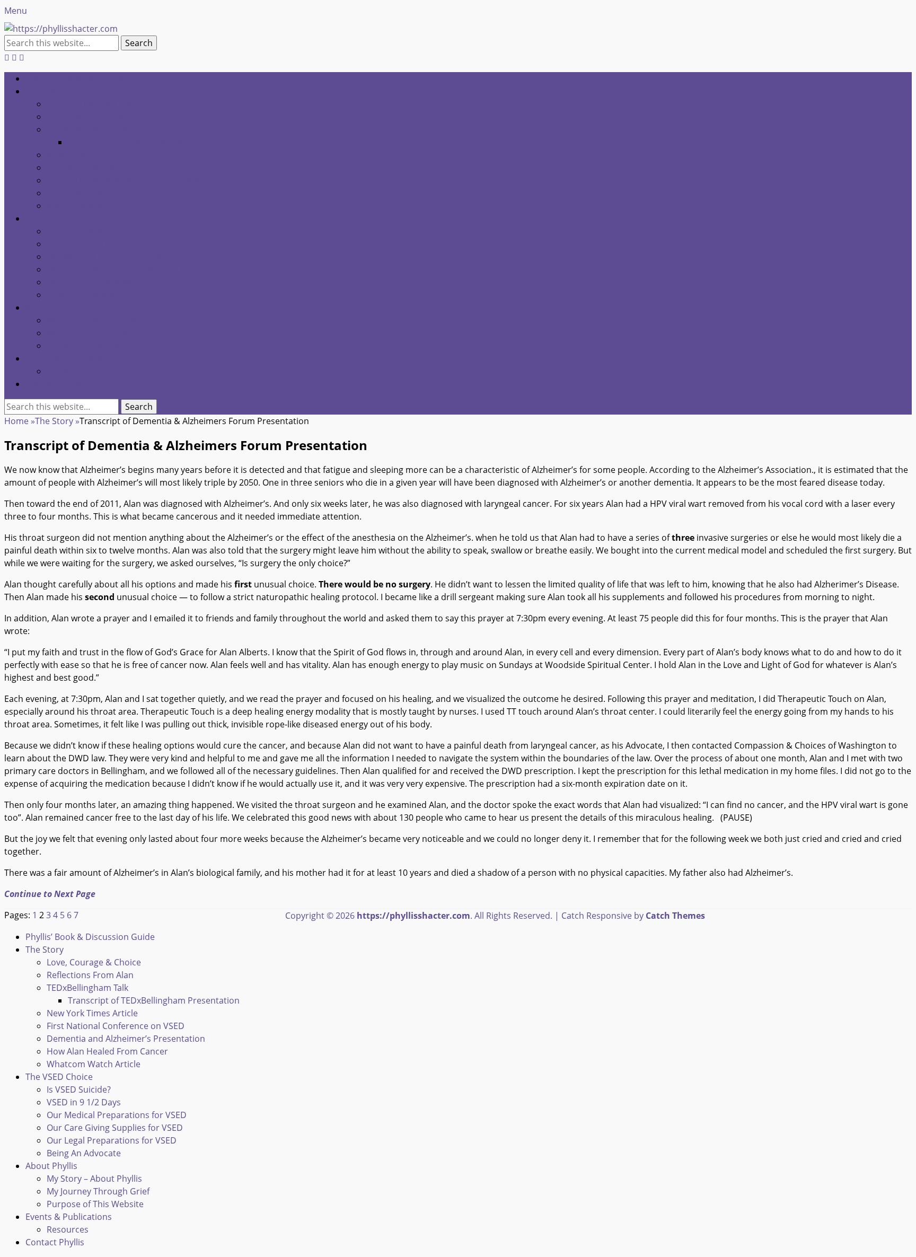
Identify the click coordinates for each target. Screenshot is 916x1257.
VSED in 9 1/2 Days (84, 244)
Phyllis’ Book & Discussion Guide (90, 78)
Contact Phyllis (54, 384)
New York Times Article (92, 155)
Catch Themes (675, 915)
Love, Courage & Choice (94, 104)
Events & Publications (68, 358)
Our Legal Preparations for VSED (112, 282)
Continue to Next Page (49, 894)
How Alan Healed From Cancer (107, 193)
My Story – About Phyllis (94, 320)
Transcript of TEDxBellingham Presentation (154, 142)
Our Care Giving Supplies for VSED (115, 269)
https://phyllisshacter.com (413, 915)
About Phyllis (51, 307)
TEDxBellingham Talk (87, 129)
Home (19, 421)
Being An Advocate (84, 295)
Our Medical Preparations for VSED (117, 256)
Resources (68, 371)
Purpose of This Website (95, 345)
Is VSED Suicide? (79, 231)
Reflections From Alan (90, 116)
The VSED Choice (59, 218)
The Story (44, 91)
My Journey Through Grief (98, 333)
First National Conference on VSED (115, 167)
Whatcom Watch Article (93, 206)
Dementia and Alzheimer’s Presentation (126, 180)
